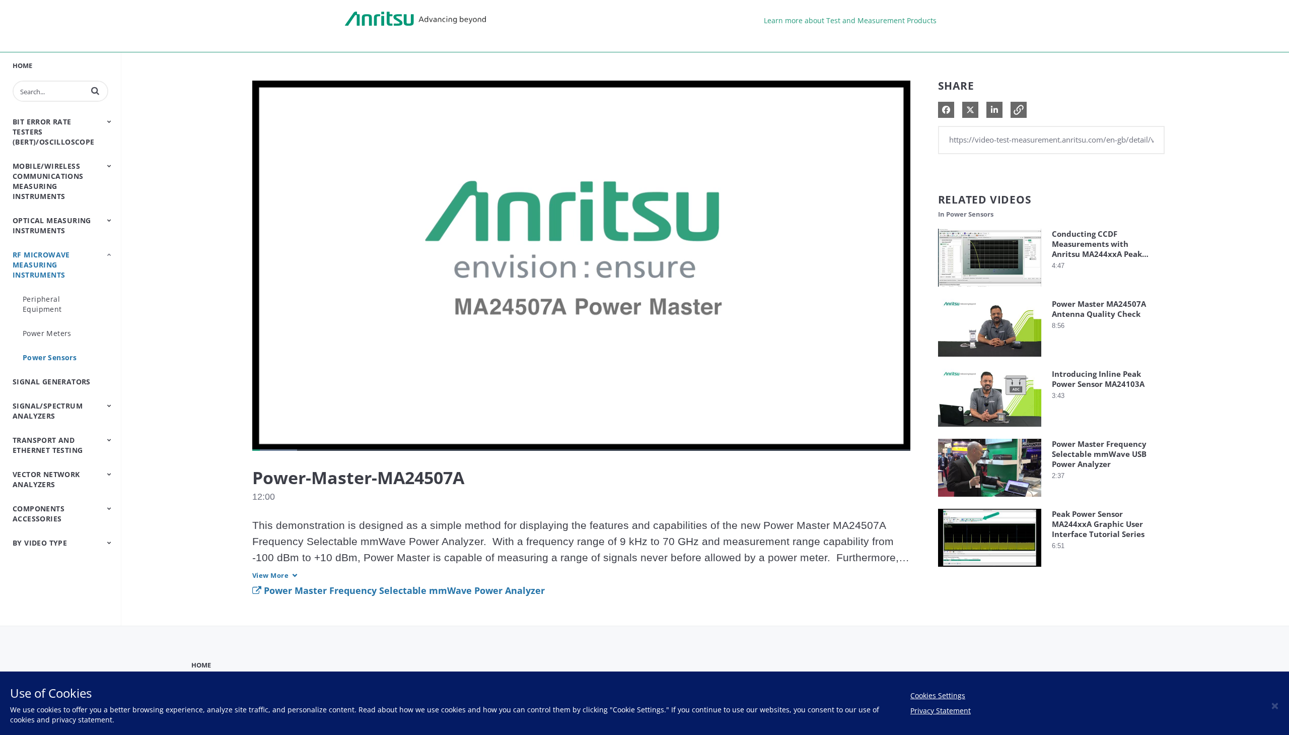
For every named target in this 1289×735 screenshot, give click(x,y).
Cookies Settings (937, 695)
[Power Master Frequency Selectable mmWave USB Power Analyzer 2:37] (989, 499)
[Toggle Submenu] (109, 121)
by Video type (40, 543)
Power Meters (47, 333)
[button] (95, 91)
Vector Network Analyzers (46, 479)
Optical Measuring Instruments (52, 225)
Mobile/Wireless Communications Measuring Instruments (48, 181)
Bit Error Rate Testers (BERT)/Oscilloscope (54, 132)
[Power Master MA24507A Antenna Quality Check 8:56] (989, 359)
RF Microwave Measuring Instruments (41, 265)
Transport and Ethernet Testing (48, 445)
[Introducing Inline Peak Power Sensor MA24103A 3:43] (989, 429)
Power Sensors (50, 357)
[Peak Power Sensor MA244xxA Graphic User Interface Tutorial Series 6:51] (989, 569)
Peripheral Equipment (42, 304)
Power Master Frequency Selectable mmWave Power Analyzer (403, 590)
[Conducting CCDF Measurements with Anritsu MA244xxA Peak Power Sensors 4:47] (989, 289)
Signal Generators (52, 381)
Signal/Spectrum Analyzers (48, 411)
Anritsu (415, 19)
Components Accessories (38, 513)
